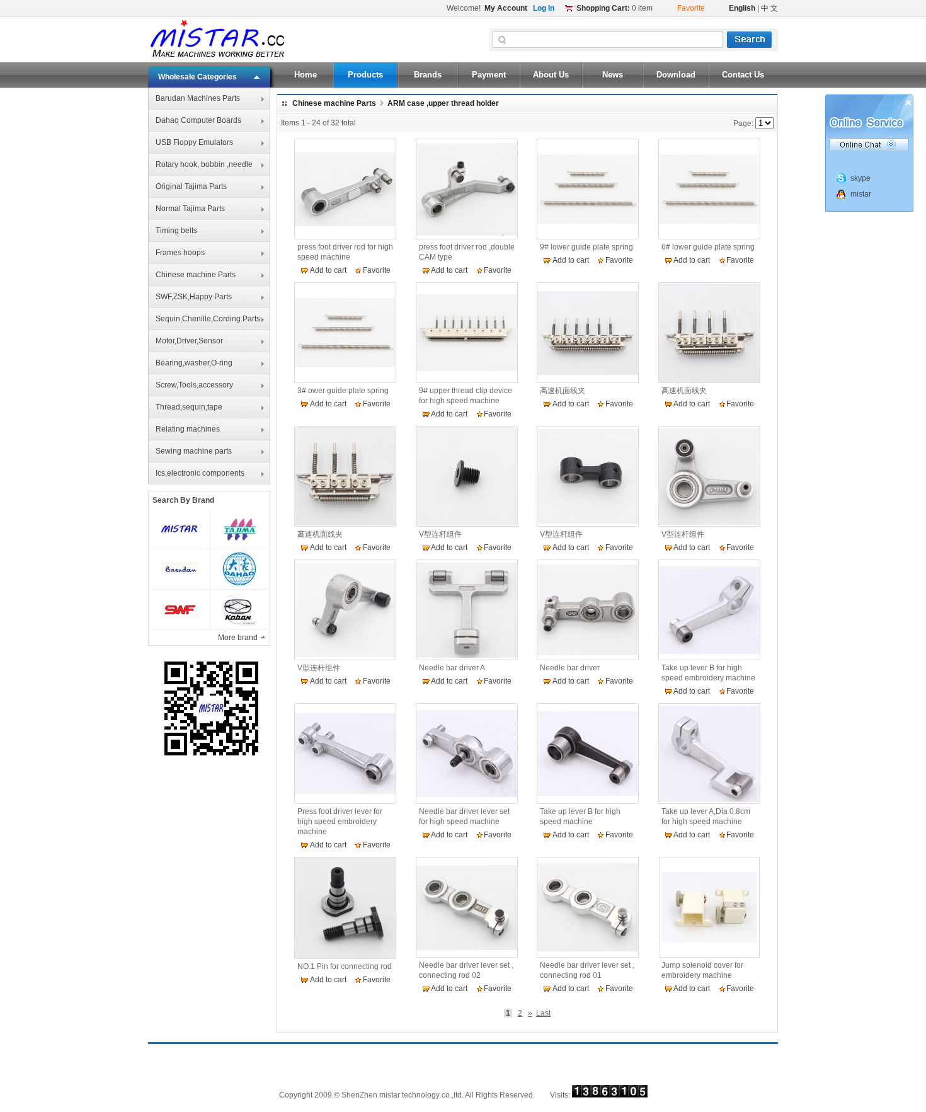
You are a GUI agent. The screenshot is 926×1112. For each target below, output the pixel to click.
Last (543, 1013)
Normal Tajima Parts (190, 208)
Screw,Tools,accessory (194, 385)
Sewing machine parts (194, 451)
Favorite (377, 270)
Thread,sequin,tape (189, 407)
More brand (239, 637)
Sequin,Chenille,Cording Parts (208, 318)
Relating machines (188, 429)
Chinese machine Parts (196, 274)
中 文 (769, 8)
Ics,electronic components (200, 473)
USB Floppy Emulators (194, 142)
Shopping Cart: (603, 8)
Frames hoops (180, 252)
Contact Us (743, 74)
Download (675, 74)
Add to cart (328, 270)
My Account (505, 8)
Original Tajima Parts (191, 186)
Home (305, 74)
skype (860, 178)
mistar (860, 194)
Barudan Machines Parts (198, 98)
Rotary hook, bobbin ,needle (204, 164)
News (612, 74)
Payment (489, 74)
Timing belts (176, 230)
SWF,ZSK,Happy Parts (194, 296)
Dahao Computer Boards (198, 120)
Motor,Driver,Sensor (189, 340)
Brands (428, 74)
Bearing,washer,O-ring (194, 362)
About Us (551, 74)
